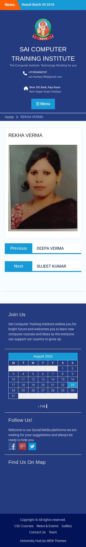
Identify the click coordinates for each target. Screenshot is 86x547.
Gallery (67, 526)
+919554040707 (37, 72)
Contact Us (37, 532)
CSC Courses (23, 526)
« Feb (42, 406)
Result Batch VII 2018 (38, 4)
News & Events (48, 526)
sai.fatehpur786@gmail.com (45, 76)
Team (53, 532)
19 (33, 385)
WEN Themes (56, 541)
